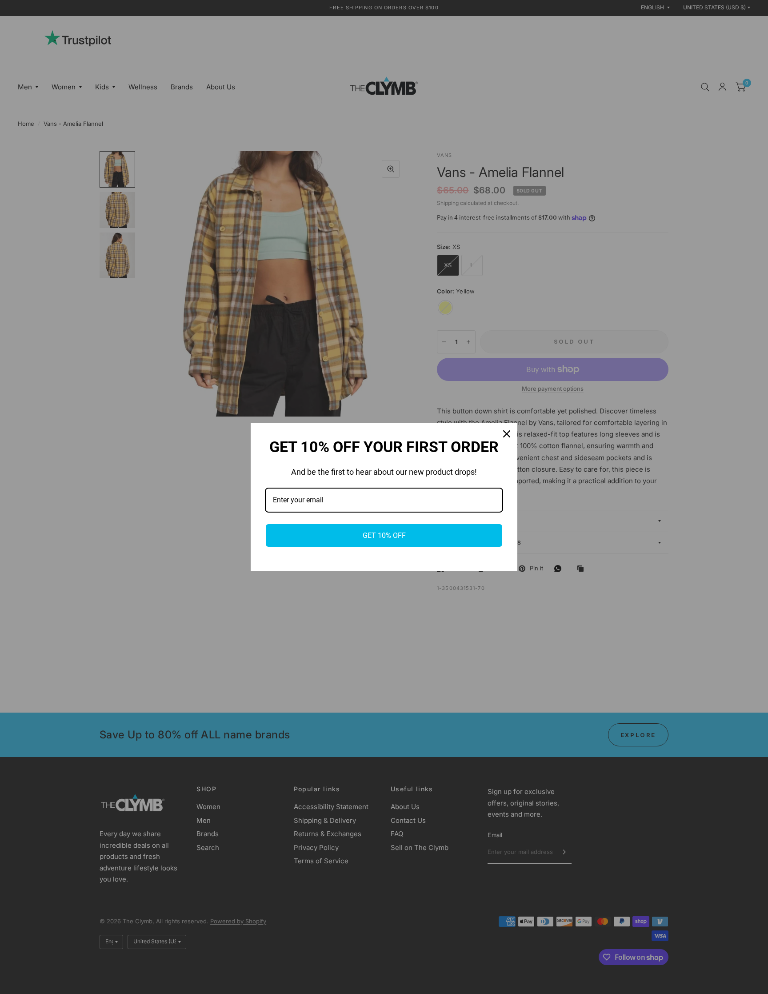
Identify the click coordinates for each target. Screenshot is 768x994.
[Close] (506, 434)
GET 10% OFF (384, 535)
